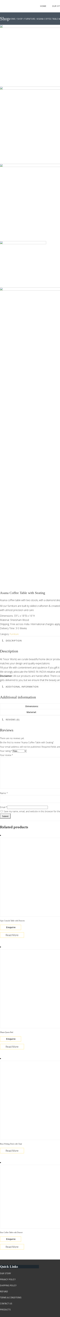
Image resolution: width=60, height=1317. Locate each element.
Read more (12, 935)
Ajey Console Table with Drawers (12, 921)
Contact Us (6, 1303)
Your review (6, 755)
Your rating (6, 750)
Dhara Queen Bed (6, 1032)
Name (4, 793)
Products (5, 1309)
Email (3, 807)
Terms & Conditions (10, 1297)
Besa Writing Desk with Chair (11, 1144)
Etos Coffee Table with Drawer (11, 1232)
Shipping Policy (8, 1285)
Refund (4, 1291)
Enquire (11, 927)
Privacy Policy (8, 1279)
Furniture (14, 634)
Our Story (5, 1273)
